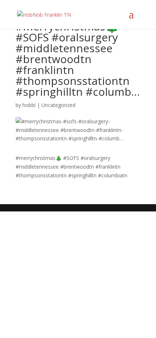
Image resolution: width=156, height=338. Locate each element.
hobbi (29, 105)
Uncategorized (58, 105)
